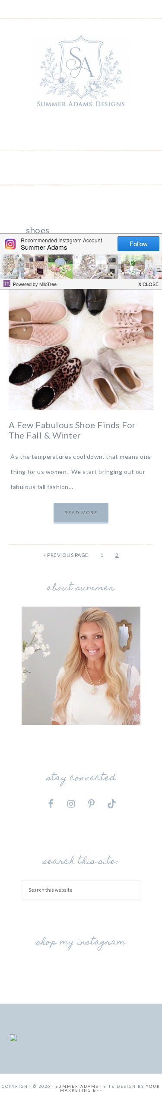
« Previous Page (66, 555)
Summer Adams (81, 71)
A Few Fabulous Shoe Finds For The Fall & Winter (72, 430)
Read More (81, 512)
